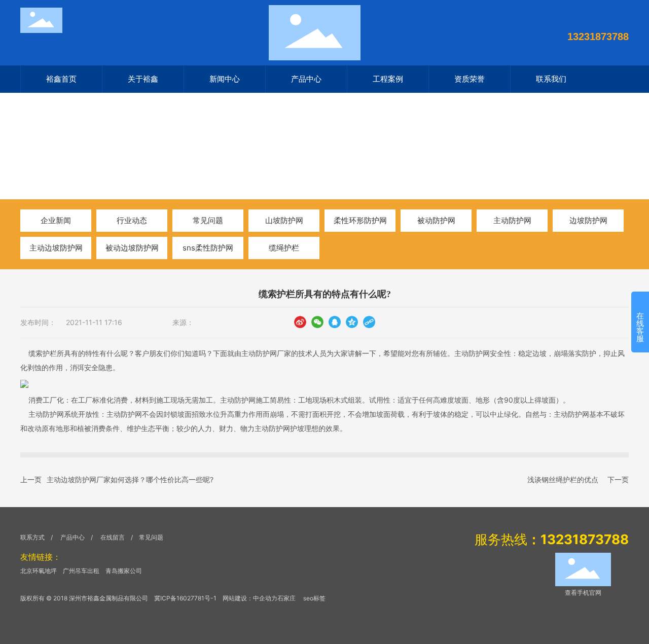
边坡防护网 (588, 220)
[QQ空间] (352, 321)
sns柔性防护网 (208, 248)
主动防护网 (512, 220)
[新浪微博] (300, 321)
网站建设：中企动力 (250, 598)
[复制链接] (369, 321)
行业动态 (113, 161)
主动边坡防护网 (56, 248)
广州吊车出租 (81, 571)
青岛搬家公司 (123, 571)
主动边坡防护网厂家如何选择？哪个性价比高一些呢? (130, 479)
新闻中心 (72, 161)
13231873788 (598, 36)
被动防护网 (436, 220)
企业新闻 (56, 220)
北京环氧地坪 (38, 571)
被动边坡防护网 (132, 248)
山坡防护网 (284, 220)
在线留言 (113, 537)
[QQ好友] (335, 321)
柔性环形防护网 (360, 220)
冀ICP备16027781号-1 (185, 598)
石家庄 (286, 598)
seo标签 (314, 598)
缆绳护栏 (284, 248)
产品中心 (72, 537)
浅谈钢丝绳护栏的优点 (562, 479)
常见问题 (208, 220)
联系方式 (32, 537)
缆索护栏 (42, 353)
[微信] (317, 321)
